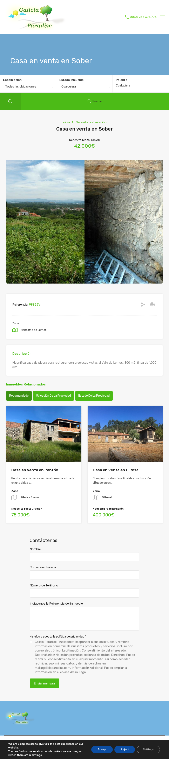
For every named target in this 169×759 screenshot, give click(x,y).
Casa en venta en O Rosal (116, 470)
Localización (12, 80)
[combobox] (28, 87)
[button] (160, 718)
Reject (125, 749)
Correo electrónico (43, 567)
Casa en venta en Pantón (34, 470)
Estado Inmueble (71, 80)
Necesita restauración (91, 122)
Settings (148, 749)
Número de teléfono (44, 585)
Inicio (66, 122)
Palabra (121, 80)
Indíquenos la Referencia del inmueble (56, 603)
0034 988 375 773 (143, 17)
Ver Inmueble (44, 451)
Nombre (35, 549)
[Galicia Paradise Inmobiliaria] (35, 29)
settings (37, 755)
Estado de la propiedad (94, 395)
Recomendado (19, 395)
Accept (102, 749)
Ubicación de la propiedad (53, 395)
